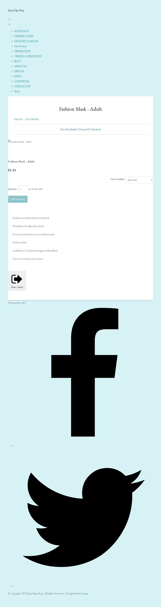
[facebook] (83, 445)
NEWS (17, 76)
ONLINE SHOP (22, 51)
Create (84, 593)
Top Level (18, 119)
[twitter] (83, 586)
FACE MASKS (32, 119)
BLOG (17, 61)
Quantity (12, 188)
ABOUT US (20, 66)
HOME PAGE (21, 31)
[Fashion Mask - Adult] (13, 152)
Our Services (20, 46)
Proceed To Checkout (90, 129)
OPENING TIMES (23, 36)
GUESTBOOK (21, 81)
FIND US (19, 71)
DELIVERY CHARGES (26, 41)
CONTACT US (22, 86)
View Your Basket (69, 129)
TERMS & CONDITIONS (27, 56)
